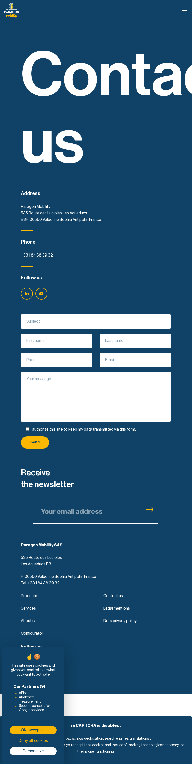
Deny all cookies (33, 740)
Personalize (33, 751)
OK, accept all (33, 730)
